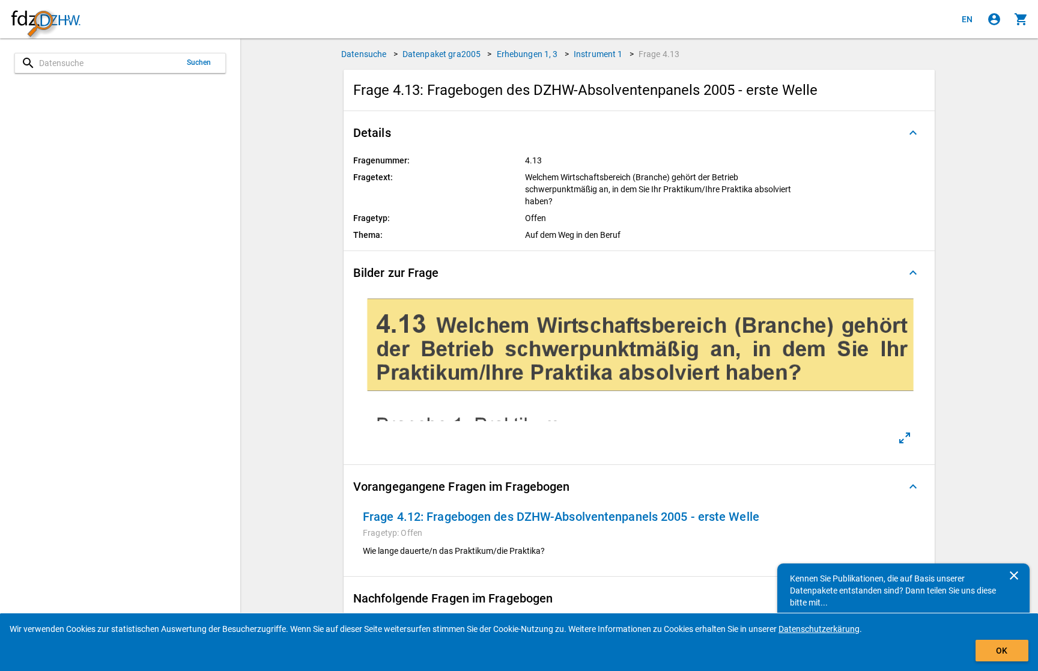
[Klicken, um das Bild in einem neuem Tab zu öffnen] (905, 438)
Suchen (199, 62)
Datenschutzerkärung (819, 629)
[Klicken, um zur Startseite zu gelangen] (45, 19)
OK (1001, 650)
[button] (639, 133)
